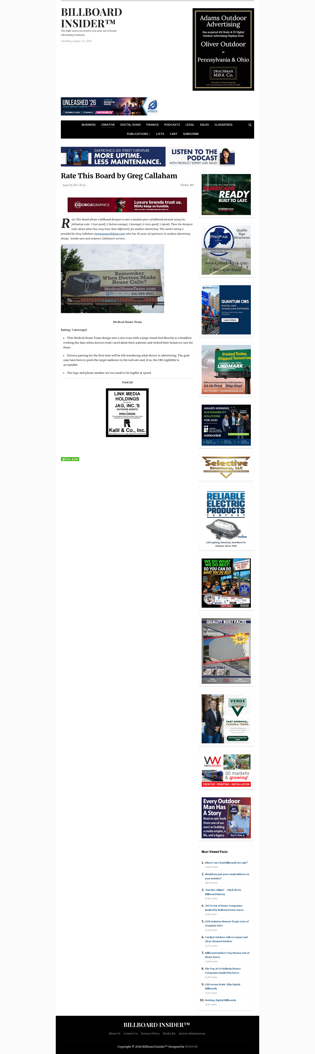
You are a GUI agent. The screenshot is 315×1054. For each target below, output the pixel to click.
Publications (137, 133)
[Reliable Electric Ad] (226, 518)
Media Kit (169, 1033)
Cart (174, 133)
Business (89, 124)
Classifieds (223, 124)
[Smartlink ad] (226, 424)
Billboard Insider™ (91, 17)
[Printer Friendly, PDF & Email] (70, 458)
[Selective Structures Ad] (226, 467)
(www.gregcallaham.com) (109, 233)
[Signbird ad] (226, 718)
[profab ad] (226, 249)
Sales (204, 124)
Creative (108, 124)
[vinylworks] (226, 770)
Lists (160, 133)
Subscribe (191, 133)
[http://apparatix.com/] (110, 106)
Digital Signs (130, 124)
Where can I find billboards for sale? (226, 862)
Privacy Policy (150, 1033)
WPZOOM (191, 1046)
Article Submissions (192, 1033)
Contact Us (131, 1033)
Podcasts (172, 124)
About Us (114, 1033)
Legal (190, 124)
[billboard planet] (226, 309)
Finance (152, 124)
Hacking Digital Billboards (220, 1000)
